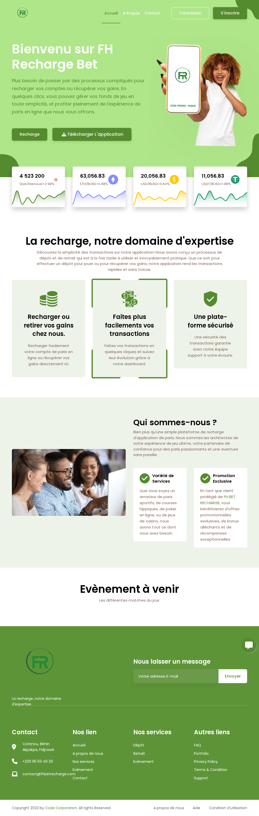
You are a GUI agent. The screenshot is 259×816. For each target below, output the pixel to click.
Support (201, 778)
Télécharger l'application (95, 134)
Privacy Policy (206, 761)
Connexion (190, 13)
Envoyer (233, 676)
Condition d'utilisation (228, 807)
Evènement (83, 769)
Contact (152, 13)
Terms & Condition (210, 769)
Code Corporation (61, 807)
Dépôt (138, 745)
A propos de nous (88, 753)
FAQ (197, 745)
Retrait (139, 753)
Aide (196, 807)
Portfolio (201, 753)
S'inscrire (230, 13)
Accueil (111, 13)
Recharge (29, 134)
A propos (131, 13)
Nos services (83, 761)
